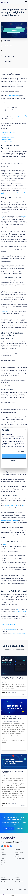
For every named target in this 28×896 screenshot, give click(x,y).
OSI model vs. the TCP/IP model (17, 587)
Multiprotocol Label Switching (11, 505)
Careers (16, 875)
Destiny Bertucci (12, 692)
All (5, 56)
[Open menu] (26, 2)
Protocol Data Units (6, 311)
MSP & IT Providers (19, 852)
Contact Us (17, 877)
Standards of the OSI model (8, 137)
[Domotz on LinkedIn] (2, 846)
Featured (9, 682)
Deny (14, 464)
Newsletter (15, 721)
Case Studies (3, 872)
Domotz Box (3, 862)
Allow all (14, 456)
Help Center (3, 881)
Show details (21, 451)
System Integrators (18, 856)
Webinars (3, 875)
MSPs (18, 609)
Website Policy (3, 889)
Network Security (4, 864)
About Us (17, 870)
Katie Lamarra (11, 747)
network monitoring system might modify (9, 520)
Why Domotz (17, 872)
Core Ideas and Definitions (7, 135)
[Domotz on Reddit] (5, 846)
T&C (25, 889)
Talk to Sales (20, 828)
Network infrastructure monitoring (17, 633)
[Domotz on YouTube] (8, 846)
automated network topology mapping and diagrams (12, 96)
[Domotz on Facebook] (11, 846)
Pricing (2, 856)
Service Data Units (6, 314)
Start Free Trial (8, 828)
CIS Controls (3, 883)
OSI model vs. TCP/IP (6, 626)
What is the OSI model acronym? (9, 132)
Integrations (3, 854)
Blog (2, 870)
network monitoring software (12, 95)
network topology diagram (19, 627)
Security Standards (18, 881)
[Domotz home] (4, 2)
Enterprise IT (17, 854)
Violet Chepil (8, 46)
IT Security (10, 56)
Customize (13, 460)
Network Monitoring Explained (7, 879)
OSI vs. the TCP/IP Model (7, 141)
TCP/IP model (6, 544)
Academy (3, 877)
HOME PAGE (7, 61)
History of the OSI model (7, 134)
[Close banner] (25, 429)
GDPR (21, 889)
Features (2, 852)
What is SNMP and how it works (8, 624)
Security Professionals (19, 858)
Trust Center (17, 879)
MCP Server (3, 860)
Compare (2, 858)
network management (22, 116)
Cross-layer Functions (6, 139)
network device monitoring (20, 115)
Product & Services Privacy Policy (13, 889)
